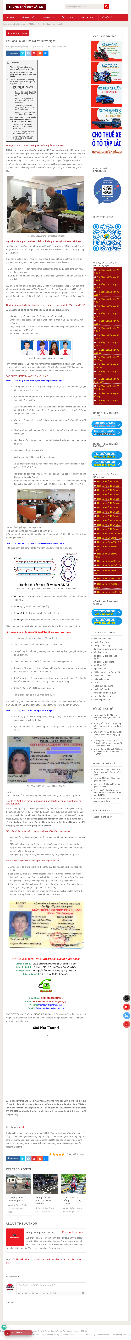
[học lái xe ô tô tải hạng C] (106, 129)
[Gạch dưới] (26, 1293)
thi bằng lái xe (58, 1259)
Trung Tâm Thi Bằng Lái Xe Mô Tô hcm (44, 1200)
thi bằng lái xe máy (18, 24)
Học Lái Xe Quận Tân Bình (109, 533)
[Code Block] (44, 1293)
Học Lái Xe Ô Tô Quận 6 (108, 503)
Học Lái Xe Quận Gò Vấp (108, 561)
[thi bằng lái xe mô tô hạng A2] (106, 83)
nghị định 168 (100, 669)
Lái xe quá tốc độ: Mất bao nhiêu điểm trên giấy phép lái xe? (107, 717)
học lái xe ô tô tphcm (103, 817)
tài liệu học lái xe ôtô (103, 676)
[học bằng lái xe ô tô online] (106, 624)
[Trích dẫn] (40, 1293)
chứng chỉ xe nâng (102, 645)
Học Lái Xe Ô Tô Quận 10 (109, 520)
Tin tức (97, 682)
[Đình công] (29, 1293)
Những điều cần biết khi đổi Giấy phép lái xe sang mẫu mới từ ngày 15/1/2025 (108, 743)
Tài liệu (89, 17)
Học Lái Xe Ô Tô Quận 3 (108, 490)
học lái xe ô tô (100, 665)
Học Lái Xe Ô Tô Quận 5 (108, 499)
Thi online (69, 17)
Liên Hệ (108, 17)
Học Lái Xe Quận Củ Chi (108, 579)
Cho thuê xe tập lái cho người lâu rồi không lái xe (107, 772)
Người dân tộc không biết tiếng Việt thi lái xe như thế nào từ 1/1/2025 (108, 751)
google (22, 1127)
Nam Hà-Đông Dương (46, 1208)
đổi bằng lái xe (100, 652)
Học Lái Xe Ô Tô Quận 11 (109, 525)
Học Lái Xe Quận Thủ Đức (109, 565)
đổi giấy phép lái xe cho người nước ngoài (31, 1259)
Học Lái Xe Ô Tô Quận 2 (108, 486)
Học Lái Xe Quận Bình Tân (109, 538)
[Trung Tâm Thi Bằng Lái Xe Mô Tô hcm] (45, 1184)
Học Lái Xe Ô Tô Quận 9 (108, 516)
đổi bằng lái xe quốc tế (104, 662)
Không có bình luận (58, 47)
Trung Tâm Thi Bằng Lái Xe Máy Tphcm (72, 1200)
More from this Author (72, 1232)
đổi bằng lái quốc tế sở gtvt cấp (108, 649)
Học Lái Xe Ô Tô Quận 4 (108, 495)
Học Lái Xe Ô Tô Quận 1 (108, 482)
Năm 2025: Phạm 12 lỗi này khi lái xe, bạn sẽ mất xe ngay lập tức (108, 734)
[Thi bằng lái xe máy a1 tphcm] (18, 1184)
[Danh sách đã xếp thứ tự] (33, 1293)
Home (11, 17)
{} (51, 1293)
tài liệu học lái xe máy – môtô (107, 672)
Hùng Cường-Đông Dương (18, 47)
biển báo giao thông (103, 639)
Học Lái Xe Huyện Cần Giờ (109, 592)
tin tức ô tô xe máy (102, 689)
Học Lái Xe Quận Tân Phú (109, 542)
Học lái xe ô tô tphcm (73, 1335)
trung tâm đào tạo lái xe (104, 696)
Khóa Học (47, 17)
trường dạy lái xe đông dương (47, 1335)
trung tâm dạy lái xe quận (105, 693)
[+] (54, 1293)
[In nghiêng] (22, 1293)
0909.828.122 (39, 1001)
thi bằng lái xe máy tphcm (98, 1335)
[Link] (47, 1293)
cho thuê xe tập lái (102, 642)
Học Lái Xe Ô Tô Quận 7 (108, 507)
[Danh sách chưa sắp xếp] (37, 1293)
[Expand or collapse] (34, 62)
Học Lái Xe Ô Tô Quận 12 (109, 529)
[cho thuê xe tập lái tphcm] (106, 160)
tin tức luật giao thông (103, 686)
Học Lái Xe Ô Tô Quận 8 (108, 512)
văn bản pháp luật (102, 700)
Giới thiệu (30, 17)
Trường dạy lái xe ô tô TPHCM (75, 1331)
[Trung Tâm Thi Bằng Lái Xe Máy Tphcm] (73, 1184)
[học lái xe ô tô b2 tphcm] (106, 106)
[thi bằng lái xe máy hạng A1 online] (106, 435)
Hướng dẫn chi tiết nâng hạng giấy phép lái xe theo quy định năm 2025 (107, 726)
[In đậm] (19, 1293)
